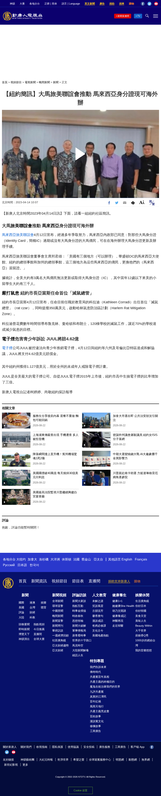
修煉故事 (95, 726)
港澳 (32, 602)
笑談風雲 (97, 605)
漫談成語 (97, 620)
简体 (54, 3)
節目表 (78, 581)
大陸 (21, 617)
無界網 (146, 759)
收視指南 (41, 746)
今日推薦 (39, 629)
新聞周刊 (57, 625)
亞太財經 (57, 650)
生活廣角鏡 (142, 601)
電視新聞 (30, 82)
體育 (43, 607)
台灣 (32, 607)
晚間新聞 (44, 82)
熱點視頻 (39, 624)
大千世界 (140, 630)
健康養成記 (119, 615)
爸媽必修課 (99, 625)
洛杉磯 (43, 559)
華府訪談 (57, 630)
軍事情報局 (79, 630)
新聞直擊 (57, 620)
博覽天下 (24, 634)
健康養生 (119, 595)
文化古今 (97, 630)
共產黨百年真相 (99, 676)
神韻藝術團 (27, 759)
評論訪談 (79, 595)
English (127, 559)
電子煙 (8, 338)
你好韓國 (140, 610)
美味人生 (140, 620)
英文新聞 (90, 3)
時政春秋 (77, 615)
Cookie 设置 (80, 790)
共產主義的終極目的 (102, 681)
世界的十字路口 (81, 640)
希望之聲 (78, 759)
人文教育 (99, 595)
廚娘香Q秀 (141, 635)
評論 (21, 612)
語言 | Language (71, 3)
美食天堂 (140, 615)
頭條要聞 (24, 624)
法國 (76, 559)
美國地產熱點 (100, 635)
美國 (21, 607)
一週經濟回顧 (60, 635)
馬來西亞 (50, 225)
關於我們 (26, 746)
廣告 (102, 3)
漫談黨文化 (97, 721)
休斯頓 (66, 559)
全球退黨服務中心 (100, 759)
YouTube (156, 4)
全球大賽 (39, 639)
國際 (21, 602)
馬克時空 (77, 645)
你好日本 (140, 605)
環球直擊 (57, 605)
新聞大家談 (79, 601)
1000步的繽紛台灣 (145, 643)
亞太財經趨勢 (60, 645)
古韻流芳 (97, 610)
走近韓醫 (117, 625)
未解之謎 (97, 601)
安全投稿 (88, 746)
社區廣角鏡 (59, 640)
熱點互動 (77, 605)
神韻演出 (24, 639)
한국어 (34, 565)
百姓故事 (95, 716)
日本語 (22, 565)
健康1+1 (117, 601)
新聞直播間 (123, 16)
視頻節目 (16, 82)
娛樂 (43, 602)
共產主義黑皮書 (99, 711)
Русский (9, 565)
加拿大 (32, 559)
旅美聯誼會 (21, 225)
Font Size (142, 202)
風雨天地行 (97, 706)
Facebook (143, 4)
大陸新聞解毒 (80, 650)
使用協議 (73, 746)
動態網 (133, 759)
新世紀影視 (11, 764)
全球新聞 (57, 601)
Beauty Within (143, 625)
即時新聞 (24, 629)
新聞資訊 (39, 581)
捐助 (111, 3)
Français (141, 559)
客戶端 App (138, 746)
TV (138, 16)
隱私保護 (57, 746)
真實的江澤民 (98, 696)
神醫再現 (117, 620)
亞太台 (98, 559)
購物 (131, 3)
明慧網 (120, 759)
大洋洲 (55, 559)
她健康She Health (123, 605)
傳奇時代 (95, 671)
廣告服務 (104, 746)
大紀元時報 (46, 759)
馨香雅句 (97, 615)
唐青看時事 (79, 635)
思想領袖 (77, 620)
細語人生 (77, 655)
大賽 (22, 3)
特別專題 (97, 661)
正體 (46, 3)
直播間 (94, 581)
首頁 (4, 82)
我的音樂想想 (143, 650)
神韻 (12, 3)
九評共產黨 (97, 691)
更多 (25, 764)
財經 (32, 612)
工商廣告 (95, 731)
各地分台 (34, 3)
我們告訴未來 (98, 667)
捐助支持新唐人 (119, 581)
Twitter (149, 4)
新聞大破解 (79, 625)
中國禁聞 (57, 610)
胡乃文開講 (119, 610)
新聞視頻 (59, 595)
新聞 (56, 82)
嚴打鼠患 (10, 293)
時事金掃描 (79, 610)
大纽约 (21, 559)
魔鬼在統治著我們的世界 (105, 686)
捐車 (121, 3)
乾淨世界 (63, 759)
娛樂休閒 (142, 595)
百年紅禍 (95, 701)
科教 (32, 617)
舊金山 (86, 559)
